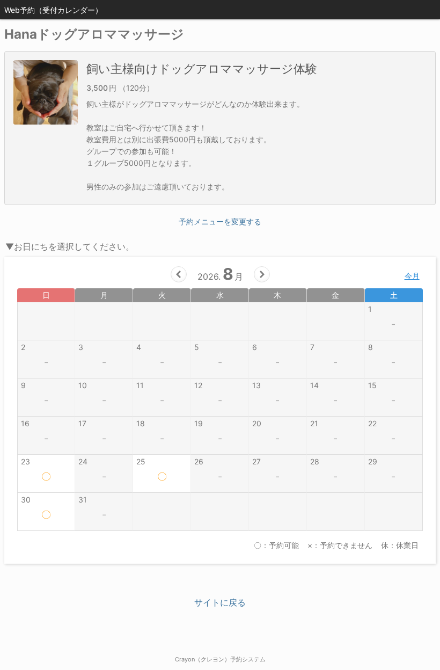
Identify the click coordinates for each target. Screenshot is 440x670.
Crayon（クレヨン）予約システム (220, 659)
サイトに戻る (220, 602)
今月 (412, 275)
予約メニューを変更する (220, 221)
